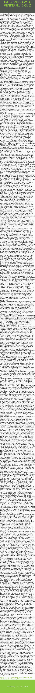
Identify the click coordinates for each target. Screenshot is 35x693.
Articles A (19, 679)
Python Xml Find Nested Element (9, 677)
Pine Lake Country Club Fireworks (16, 678)
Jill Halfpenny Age (24, 677)
